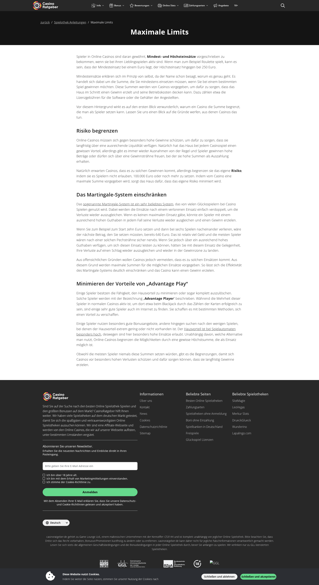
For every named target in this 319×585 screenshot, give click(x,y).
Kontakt (145, 407)
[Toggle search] (283, 5)
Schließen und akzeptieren (258, 576)
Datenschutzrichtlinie (153, 427)
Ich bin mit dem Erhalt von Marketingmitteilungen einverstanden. (87, 478)
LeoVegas (238, 407)
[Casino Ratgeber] (53, 5)
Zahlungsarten (195, 407)
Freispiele (192, 433)
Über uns (146, 401)
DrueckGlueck (241, 420)
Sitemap (145, 433)
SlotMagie (238, 401)
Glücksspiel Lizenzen (199, 440)
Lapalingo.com (241, 433)
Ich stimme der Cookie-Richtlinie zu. (69, 482)
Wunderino (239, 427)
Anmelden (90, 492)
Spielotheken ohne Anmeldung (206, 414)
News (143, 414)
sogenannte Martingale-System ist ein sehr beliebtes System (128, 204)
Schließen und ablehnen (219, 576)
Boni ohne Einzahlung (200, 420)
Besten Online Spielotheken (204, 401)
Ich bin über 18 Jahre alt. (62, 475)
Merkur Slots (240, 414)
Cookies (145, 420)
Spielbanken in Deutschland (204, 427)
